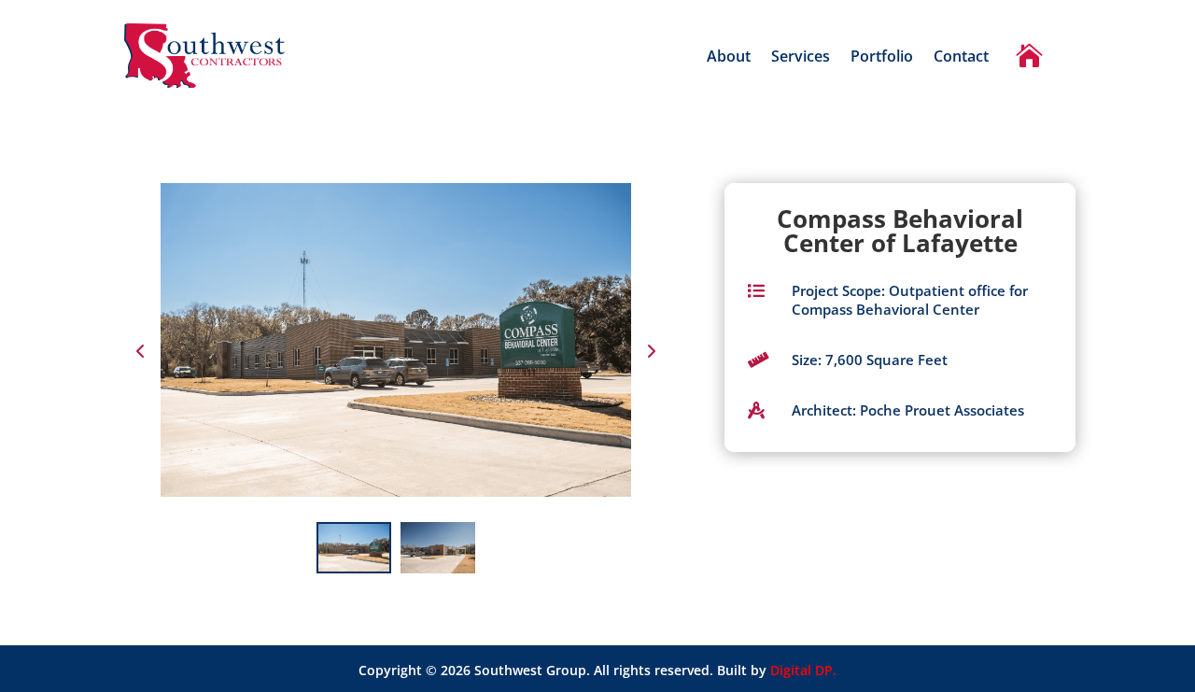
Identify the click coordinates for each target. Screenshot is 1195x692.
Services (800, 57)
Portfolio (882, 57)
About (729, 57)
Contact (961, 57)
